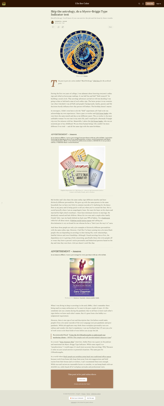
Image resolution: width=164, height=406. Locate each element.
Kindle (97, 298)
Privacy (83, 394)
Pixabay (86, 76)
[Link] (48, 134)
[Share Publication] (143, 3)
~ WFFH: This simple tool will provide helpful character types (88, 337)
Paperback (82, 298)
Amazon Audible (90, 298)
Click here (96, 81)
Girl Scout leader (102, 113)
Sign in (158, 3)
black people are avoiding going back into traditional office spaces (87, 356)
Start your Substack (77, 398)
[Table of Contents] (2, 203)
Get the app (90, 398)
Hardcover (76, 298)
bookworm (106, 218)
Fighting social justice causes (80, 220)
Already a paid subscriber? (82, 384)
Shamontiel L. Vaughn (61, 21)
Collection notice (96, 394)
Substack (73, 402)
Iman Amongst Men (67, 342)
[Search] (139, 3)
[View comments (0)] (58, 27)
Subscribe (150, 3)
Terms (88, 394)
